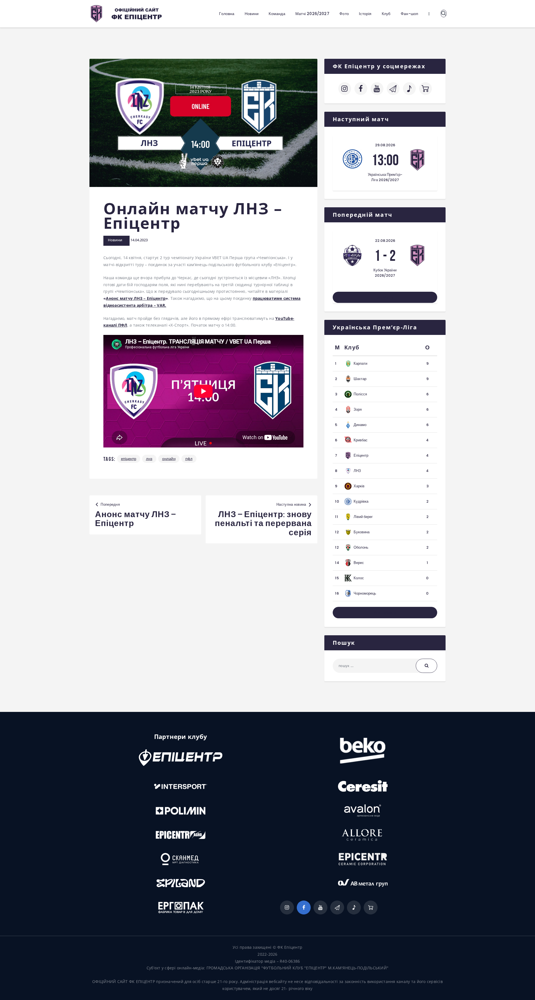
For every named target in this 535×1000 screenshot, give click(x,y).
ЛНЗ (149, 458)
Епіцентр (128, 458)
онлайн (169, 458)
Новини (115, 239)
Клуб (351, 347)
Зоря (358, 409)
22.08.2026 (385, 240)
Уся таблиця (385, 612)
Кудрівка (361, 501)
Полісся (360, 394)
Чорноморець (365, 593)
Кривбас (361, 440)
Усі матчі (385, 297)
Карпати (360, 363)
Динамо (360, 424)
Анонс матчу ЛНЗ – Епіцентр (136, 298)
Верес (359, 562)
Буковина (361, 532)
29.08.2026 (385, 145)
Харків (359, 486)
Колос (359, 578)
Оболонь (361, 547)
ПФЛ (189, 458)
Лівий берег (363, 516)
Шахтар (360, 378)
